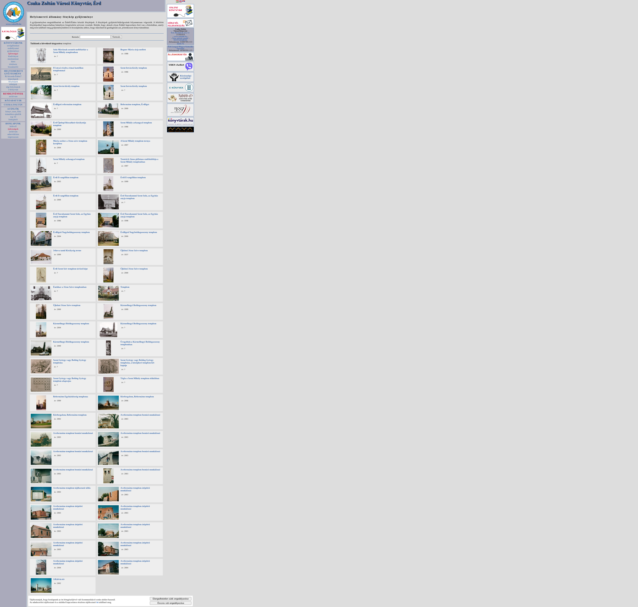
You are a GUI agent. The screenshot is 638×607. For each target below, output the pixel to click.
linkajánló (13, 119)
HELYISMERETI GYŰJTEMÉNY (13, 72)
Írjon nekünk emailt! (180, 38)
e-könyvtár (13, 89)
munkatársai (13, 59)
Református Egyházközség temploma (70, 396)
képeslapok (13, 79)
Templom (124, 287)
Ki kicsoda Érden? (13, 76)
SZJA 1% (180, 44)
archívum (13, 96)
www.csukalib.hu (13, 24)
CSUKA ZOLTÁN (13, 104)
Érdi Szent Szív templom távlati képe (70, 268)
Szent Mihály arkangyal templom (136, 122)
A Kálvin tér (59, 579)
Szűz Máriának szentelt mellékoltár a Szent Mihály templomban (70, 50)
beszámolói (13, 67)
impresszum (13, 137)
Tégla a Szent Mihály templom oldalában (139, 378)
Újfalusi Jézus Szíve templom (134, 250)
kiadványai (13, 56)
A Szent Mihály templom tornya (135, 141)
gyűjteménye (13, 51)
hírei (13, 61)
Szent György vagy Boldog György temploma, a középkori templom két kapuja (137, 363)
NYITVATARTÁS (180, 40)
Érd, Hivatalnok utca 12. (180, 33)
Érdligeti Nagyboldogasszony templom (71, 232)
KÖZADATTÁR (13, 100)
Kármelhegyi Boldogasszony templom (138, 305)
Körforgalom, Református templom (137, 396)
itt (97, 602)
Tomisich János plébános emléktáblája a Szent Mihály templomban (139, 160)
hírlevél (13, 126)
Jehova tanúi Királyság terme (67, 250)
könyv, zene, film (13, 111)
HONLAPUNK (13, 123)
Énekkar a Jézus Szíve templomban (69, 287)
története (13, 64)
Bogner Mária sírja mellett (133, 49)
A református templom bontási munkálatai (140, 415)
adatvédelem (13, 134)
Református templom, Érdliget (134, 104)
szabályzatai (13, 48)
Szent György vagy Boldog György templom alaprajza (69, 379)
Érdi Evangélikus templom (65, 177)
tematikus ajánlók (13, 114)
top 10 (13, 117)
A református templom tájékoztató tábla (72, 488)
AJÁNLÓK (13, 109)
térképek (13, 84)
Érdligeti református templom (67, 104)
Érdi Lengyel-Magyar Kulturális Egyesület (180, 47)
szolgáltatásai (13, 45)
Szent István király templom (133, 68)
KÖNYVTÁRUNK (13, 43)
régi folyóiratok (13, 87)
